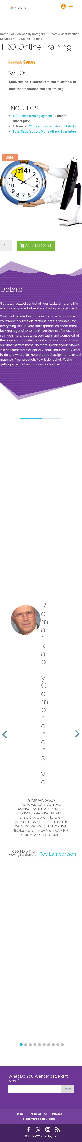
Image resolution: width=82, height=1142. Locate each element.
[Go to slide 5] (39, 1044)
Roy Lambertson (57, 854)
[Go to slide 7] (48, 1044)
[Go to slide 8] (53, 1044)
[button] (75, 158)
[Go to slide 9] (57, 1044)
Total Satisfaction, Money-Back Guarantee (44, 131)
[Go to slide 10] (62, 1044)
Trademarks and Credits (38, 1118)
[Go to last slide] (5, 734)
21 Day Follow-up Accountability (52, 126)
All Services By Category (28, 34)
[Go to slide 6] (44, 1044)
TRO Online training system (32, 116)
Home (4, 34)
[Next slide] (77, 734)
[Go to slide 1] (21, 1044)
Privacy (57, 1114)
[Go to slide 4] (34, 1044)
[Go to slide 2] (25, 1044)
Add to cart (38, 245)
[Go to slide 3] (30, 1044)
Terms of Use (38, 1114)
